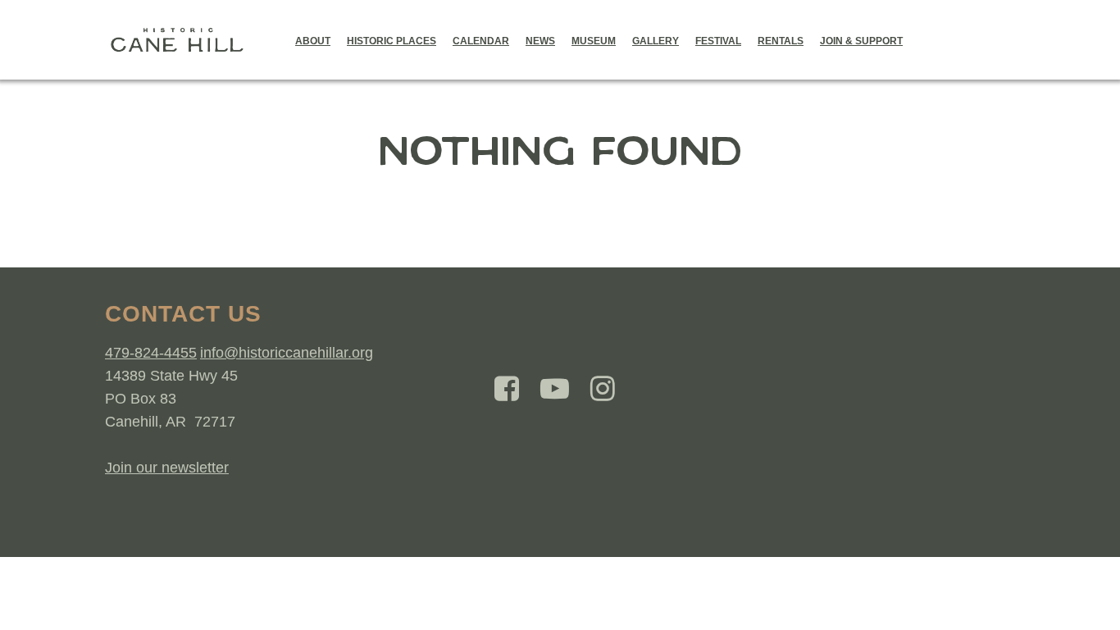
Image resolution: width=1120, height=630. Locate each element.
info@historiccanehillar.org (286, 352)
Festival (718, 41)
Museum (593, 41)
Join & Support (861, 41)
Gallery (655, 41)
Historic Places (391, 41)
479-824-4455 (151, 352)
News (540, 41)
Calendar (481, 41)
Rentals (781, 41)
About (312, 41)
